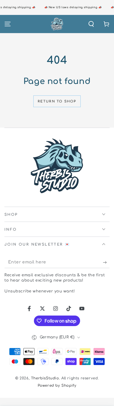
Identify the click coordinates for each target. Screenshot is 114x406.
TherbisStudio (45, 378)
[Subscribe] (106, 262)
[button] (91, 24)
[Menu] (7, 24)
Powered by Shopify (57, 385)
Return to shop (57, 101)
